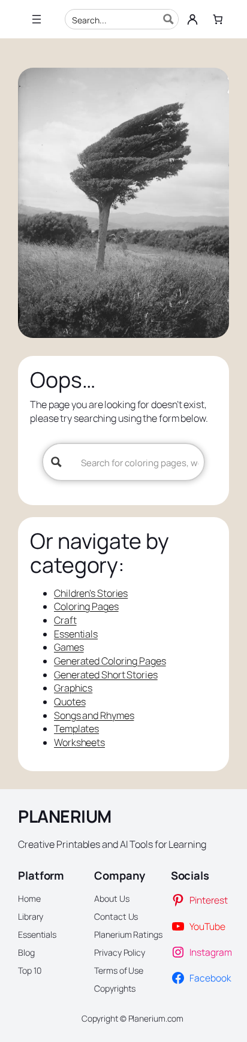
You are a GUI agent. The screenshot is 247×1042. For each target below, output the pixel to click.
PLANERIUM (65, 816)
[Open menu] (36, 19)
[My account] (192, 19)
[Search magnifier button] (168, 19)
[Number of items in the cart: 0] (218, 19)
